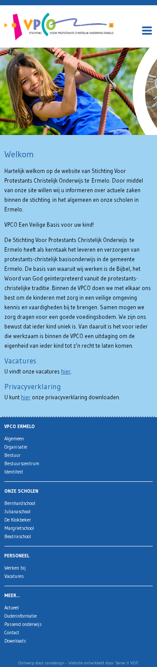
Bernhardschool (19, 503)
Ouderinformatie (20, 616)
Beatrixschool (17, 536)
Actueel (11, 608)
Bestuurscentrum (21, 463)
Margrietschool (19, 528)
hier (66, 371)
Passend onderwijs (22, 624)
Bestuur (12, 455)
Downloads (15, 641)
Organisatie (15, 447)
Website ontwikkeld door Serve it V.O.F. (103, 663)
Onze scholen (21, 491)
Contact (11, 632)
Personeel (16, 556)
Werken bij (15, 568)
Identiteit (13, 472)
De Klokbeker (17, 520)
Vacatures (14, 576)
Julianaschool (17, 511)
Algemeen (14, 438)
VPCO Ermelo (19, 426)
